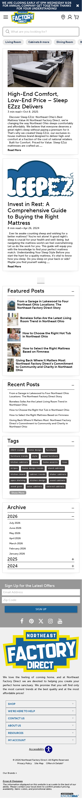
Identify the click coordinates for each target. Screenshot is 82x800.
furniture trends (19, 456)
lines (64, 462)
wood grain (16, 486)
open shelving (18, 480)
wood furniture (50, 456)
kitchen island (18, 474)
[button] (6, 17)
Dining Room (65, 42)
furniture (51, 450)
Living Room (13, 42)
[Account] (69, 17)
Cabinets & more (38, 42)
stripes (14, 468)
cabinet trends (37, 474)
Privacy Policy (24, 763)
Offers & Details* (55, 763)
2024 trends (17, 450)
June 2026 (15, 528)
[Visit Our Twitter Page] (41, 621)
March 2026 (16, 543)
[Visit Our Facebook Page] (22, 621)
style (34, 456)
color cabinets (34, 486)
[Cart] (76, 17)
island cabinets (56, 468)
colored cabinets (55, 486)
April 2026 (15, 538)
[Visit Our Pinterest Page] (31, 621)
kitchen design (37, 480)
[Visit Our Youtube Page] (60, 621)
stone (35, 462)
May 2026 (14, 533)
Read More (14, 150)
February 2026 (17, 548)
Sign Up (41, 609)
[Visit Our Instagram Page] (50, 621)
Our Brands (10, 773)
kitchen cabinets (19, 462)
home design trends (32, 468)
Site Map (38, 763)
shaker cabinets (58, 474)
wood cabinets (57, 480)
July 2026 (14, 522)
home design (35, 450)
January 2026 (17, 553)
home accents (50, 462)
